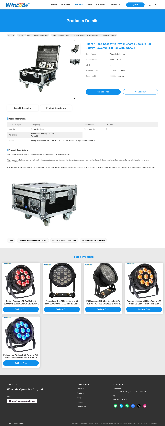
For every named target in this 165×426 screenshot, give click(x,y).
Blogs (79, 398)
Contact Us (81, 407)
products (78, 5)
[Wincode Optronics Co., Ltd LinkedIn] (145, 406)
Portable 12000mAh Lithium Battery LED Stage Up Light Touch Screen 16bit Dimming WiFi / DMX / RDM (144, 302)
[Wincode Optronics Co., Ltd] (17, 4)
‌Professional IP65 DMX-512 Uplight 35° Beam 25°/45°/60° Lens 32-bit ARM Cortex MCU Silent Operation (62, 302)
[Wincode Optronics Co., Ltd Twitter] (139, 406)
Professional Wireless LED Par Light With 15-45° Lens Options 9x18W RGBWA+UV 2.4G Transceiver (20, 356)
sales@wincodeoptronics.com (23, 401)
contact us (115, 5)
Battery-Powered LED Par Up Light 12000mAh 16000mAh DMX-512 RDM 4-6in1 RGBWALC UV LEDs (21, 302)
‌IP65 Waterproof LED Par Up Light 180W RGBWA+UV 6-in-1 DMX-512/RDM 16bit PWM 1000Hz (103, 302)
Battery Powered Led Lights (64, 240)
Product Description (56, 108)
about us (65, 5)
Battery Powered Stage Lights (37, 35)
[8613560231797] (115, 406)
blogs (89, 5)
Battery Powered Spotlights (93, 240)
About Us (80, 389)
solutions (101, 5)
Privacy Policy (12, 423)
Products (21, 35)
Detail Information (22, 108)
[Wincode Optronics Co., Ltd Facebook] (133, 406)
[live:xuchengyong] (121, 406)
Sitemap (21, 423)
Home (54, 5)
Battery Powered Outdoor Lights (32, 240)
